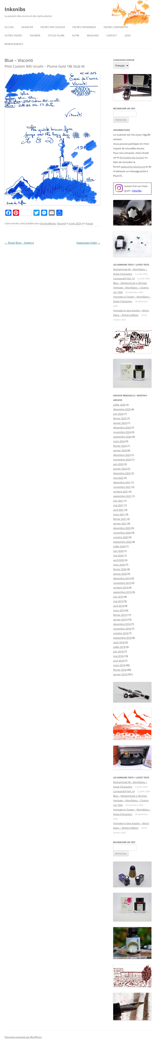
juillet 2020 (119, 546)
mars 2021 (119, 514)
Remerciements (14, 44)
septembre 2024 (122, 436)
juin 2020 (118, 551)
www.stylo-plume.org (133, 166)
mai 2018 (118, 656)
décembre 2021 (122, 482)
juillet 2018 (119, 647)
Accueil (9, 27)
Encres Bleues (48, 223)
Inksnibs (15, 9)
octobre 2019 (120, 587)
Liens (128, 35)
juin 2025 (118, 414)
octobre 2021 (120, 491)
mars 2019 (119, 610)
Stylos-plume (56, 35)
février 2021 (119, 519)
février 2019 (119, 615)
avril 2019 (118, 606)
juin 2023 (118, 464)
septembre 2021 (122, 496)
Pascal (89, 223)
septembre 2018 (122, 638)
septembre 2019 (122, 592)
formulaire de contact (132, 157)
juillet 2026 (119, 404)
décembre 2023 (122, 455)
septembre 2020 (122, 542)
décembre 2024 (122, 427)
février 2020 (119, 569)
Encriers (35, 35)
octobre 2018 (120, 633)
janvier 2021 (120, 523)
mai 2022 (118, 478)
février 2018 (119, 669)
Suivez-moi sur (132, 186)
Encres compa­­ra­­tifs (116, 27)
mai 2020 (118, 555)
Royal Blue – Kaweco (19, 243)
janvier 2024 (120, 450)
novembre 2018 (122, 628)
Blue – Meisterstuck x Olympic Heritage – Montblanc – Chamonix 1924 (131, 287)
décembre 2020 (122, 528)
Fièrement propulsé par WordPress (23, 1037)
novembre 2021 (122, 487)
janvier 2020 (120, 574)
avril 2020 (118, 560)
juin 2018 (118, 651)
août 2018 (118, 642)
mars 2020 (119, 564)
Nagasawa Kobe (88, 243)
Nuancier (27, 27)
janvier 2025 (120, 423)
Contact (111, 35)
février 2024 (119, 446)
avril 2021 (118, 510)
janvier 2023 (120, 468)
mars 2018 (119, 665)
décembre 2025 (122, 409)
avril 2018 (118, 660)
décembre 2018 (122, 624)
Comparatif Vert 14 (124, 278)
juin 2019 (118, 596)
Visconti (61, 223)
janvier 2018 (120, 674)
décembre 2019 (122, 578)
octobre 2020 (120, 537)
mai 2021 (118, 505)
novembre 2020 (122, 532)
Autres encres (13, 35)
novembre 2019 (122, 583)
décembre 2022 (122, 473)
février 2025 (119, 418)
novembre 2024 (122, 432)
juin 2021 (118, 500)
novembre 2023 (122, 459)
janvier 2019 (120, 619)
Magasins (93, 35)
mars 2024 (119, 441)
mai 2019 (118, 601)
